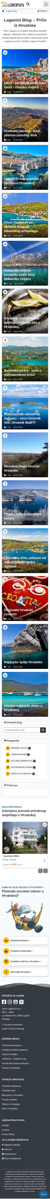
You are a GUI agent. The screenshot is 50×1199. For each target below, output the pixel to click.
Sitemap (20, 1029)
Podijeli (43, 11)
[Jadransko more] (5, 52)
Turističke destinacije (11, 1086)
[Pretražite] (29, 4)
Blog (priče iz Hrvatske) (12, 1095)
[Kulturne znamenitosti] (5, 148)
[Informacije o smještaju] (44, 860)
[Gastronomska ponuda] (5, 292)
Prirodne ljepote (20, 748)
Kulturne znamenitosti (22, 761)
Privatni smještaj (9, 1100)
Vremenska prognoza (11, 1045)
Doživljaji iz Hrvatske (22, 774)
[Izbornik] (46, 4)
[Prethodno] (7, 838)
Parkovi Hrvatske (9, 1054)
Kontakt (5, 1125)
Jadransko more (19, 754)
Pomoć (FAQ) (8, 1134)
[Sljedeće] (43, 838)
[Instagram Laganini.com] (10, 1002)
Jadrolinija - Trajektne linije (14, 1059)
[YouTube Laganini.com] (15, 1002)
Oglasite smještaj (12, 1145)
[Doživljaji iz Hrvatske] (5, 100)
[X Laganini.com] (21, 1002)
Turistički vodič (8, 1090)
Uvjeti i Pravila (8, 1029)
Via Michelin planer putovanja (15, 1063)
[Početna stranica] (3, 11)
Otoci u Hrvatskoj (9, 1109)
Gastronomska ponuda (22, 767)
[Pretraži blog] (43, 730)
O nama (5, 1130)
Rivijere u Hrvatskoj (11, 1104)
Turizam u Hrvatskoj (11, 1068)
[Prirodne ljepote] (5, 340)
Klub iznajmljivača (12, 1158)
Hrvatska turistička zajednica (15, 1050)
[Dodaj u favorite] (45, 824)
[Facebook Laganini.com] (4, 1002)
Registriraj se (10, 1154)
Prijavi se (7, 1149)
